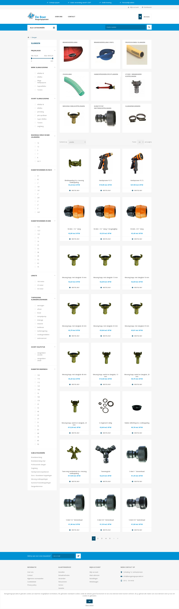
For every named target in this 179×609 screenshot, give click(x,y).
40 (38, 256)
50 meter (40, 289)
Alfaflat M (40, 73)
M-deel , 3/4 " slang (136, 229)
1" (38, 183)
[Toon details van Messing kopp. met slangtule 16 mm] (137, 260)
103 (38, 227)
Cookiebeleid (31, 582)
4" (38, 205)
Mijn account (134, 7)
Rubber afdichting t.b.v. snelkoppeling (137, 423)
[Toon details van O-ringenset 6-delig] (105, 405)
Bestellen (61, 572)
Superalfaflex (41, 86)
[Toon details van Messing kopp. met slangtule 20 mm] (74, 308)
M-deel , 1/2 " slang (74, 229)
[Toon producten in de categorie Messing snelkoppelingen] (74, 118)
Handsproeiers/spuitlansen (106, 74)
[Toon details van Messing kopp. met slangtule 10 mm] (74, 260)
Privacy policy (31, 585)
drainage (40, 320)
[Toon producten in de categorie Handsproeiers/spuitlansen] (105, 86)
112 (38, 382)
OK (89, 601)
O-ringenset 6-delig (105, 423)
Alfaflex (39, 77)
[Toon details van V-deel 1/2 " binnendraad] (74, 502)
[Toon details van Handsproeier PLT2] (137, 163)
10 (38, 143)
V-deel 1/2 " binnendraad (74, 520)
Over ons (58, 17)
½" (38, 176)
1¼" (38, 187)
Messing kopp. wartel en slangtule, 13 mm (105, 375)
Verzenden (61, 578)
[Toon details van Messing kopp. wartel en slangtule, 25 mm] (74, 405)
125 (38, 234)
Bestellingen (94, 578)
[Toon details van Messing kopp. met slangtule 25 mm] (105, 308)
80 (38, 441)
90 (38, 444)
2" (38, 194)
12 (38, 147)
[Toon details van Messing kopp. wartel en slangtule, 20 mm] (137, 357)
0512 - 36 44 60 (128, 581)
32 (38, 249)
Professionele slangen (135, 42)
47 (38, 419)
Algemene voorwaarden (35, 578)
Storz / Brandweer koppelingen (133, 75)
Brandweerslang (70, 42)
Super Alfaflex (42, 119)
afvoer (39, 309)
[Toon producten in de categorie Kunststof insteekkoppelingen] (105, 118)
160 (38, 397)
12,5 (38, 230)
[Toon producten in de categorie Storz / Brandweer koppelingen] (137, 86)
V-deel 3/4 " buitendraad (137, 520)
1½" (38, 190)
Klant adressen (94, 575)
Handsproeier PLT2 (136, 180)
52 (38, 260)
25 (38, 245)
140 (38, 390)
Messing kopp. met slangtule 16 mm (137, 277)
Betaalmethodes (64, 575)
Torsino (39, 90)
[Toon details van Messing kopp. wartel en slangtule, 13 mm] (105, 357)
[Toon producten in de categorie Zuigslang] (74, 86)
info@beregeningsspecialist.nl (133, 576)
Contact (71, 17)
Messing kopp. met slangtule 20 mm (74, 326)
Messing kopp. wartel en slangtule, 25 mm (74, 424)
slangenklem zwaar (41, 359)
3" (38, 201)
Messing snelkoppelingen (74, 106)
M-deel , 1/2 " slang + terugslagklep (105, 229)
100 (38, 375)
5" (38, 209)
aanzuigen (40, 305)
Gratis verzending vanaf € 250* (80, 3)
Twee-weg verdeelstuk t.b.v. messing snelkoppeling (74, 472)
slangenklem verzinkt (41, 354)
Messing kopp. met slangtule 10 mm (74, 277)
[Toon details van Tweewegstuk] (105, 454)
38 (38, 252)
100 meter (40, 281)
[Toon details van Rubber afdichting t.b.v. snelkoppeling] (137, 405)
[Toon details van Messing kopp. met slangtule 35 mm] (137, 308)
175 (38, 401)
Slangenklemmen (132, 106)
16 (38, 393)
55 (38, 426)
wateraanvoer (42, 338)
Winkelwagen (94, 582)
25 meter (40, 285)
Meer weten (89, 605)
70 (38, 437)
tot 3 (39, 161)
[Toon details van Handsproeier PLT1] (105, 163)
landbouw (40, 327)
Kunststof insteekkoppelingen (102, 107)
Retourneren (62, 582)
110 (38, 379)
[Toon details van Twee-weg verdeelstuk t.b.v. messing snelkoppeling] (74, 454)
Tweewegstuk (105, 471)
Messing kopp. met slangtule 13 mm (105, 277)
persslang (40, 112)
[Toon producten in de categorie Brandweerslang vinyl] (105, 54)
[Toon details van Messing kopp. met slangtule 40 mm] (74, 357)
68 (38, 433)
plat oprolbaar (42, 115)
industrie (40, 324)
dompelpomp (41, 316)
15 (38, 238)
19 (38, 241)
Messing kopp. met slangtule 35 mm (137, 326)
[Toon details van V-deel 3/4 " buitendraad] (137, 502)
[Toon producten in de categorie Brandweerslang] (74, 54)
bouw (39, 313)
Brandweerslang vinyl (104, 42)
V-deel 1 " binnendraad (137, 471)
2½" (38, 198)
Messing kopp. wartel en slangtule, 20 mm (136, 375)
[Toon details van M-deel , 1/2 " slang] (74, 211)
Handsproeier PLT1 (105, 180)
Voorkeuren (148, 7)
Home (28, 37)
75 (38, 267)
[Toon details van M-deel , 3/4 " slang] (137, 211)
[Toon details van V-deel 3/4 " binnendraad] (105, 502)
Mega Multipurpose (41, 82)
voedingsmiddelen (43, 335)
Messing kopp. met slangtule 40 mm (74, 374)
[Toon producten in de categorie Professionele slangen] (137, 54)
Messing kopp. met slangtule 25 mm (105, 326)
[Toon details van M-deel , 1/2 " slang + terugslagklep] (105, 211)
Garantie (61, 588)
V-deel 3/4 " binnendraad (105, 520)
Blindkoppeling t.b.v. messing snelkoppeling (74, 181)
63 (38, 263)
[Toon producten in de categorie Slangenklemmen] (137, 118)
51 (38, 422)
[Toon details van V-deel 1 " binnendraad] (137, 454)
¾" (38, 179)
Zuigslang (67, 74)
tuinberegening (42, 331)
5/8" (38, 212)
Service (60, 585)
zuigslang (40, 126)
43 (38, 415)
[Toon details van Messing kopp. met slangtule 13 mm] (105, 260)
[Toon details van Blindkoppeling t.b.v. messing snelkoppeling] (74, 163)
